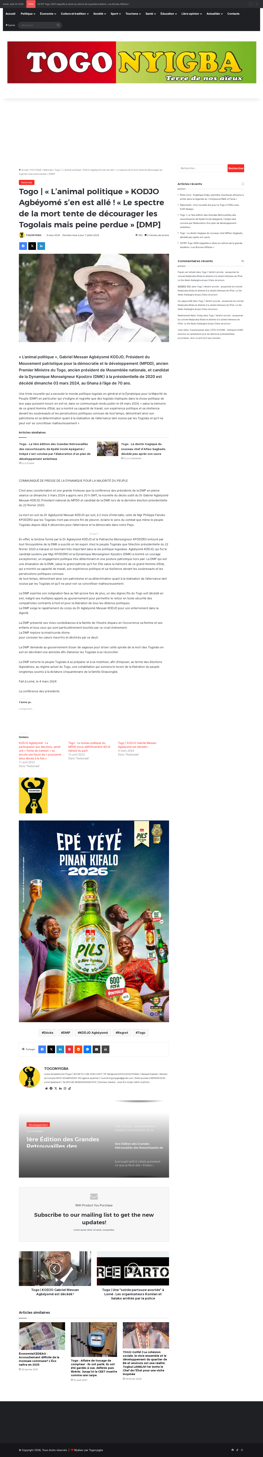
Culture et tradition (73, 13)
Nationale (48, 170)
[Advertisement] (131, 129)
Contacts (233, 13)
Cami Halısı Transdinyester (191, 330)
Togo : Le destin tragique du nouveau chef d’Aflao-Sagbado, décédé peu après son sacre (143, 449)
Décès (48, 1033)
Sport (114, 13)
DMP (66, 1033)
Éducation (167, 13)
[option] (94, 1139)
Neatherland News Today (190, 315)
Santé (149, 13)
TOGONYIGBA (33, 235)
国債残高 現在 (184, 286)
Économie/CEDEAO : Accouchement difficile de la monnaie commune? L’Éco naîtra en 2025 (39, 1359)
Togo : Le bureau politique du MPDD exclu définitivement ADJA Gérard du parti (89, 746)
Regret (123, 1033)
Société (98, 13)
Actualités (213, 13)
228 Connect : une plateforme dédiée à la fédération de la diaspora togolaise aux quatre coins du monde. (89, 4)
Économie (46, 13)
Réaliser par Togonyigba (88, 1450)
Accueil (10, 13)
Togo (141, 1033)
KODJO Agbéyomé (94, 1033)
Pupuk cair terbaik (187, 272)
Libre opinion (190, 13)
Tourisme (132, 13)
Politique (27, 13)
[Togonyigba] (131, 65)
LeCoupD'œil (36, 1126)
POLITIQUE (35, 170)
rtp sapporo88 (185, 301)
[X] (55, 1088)
